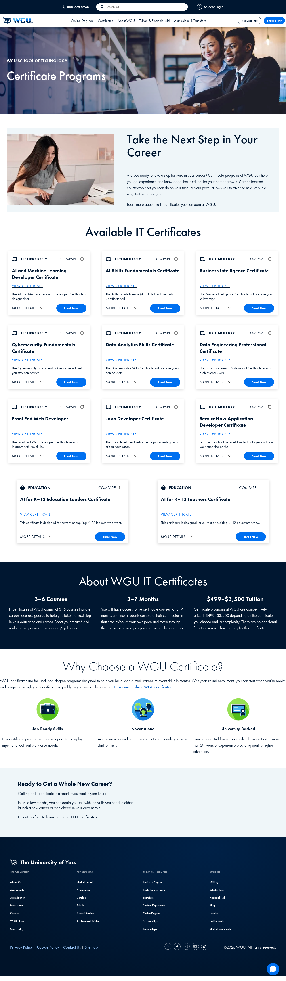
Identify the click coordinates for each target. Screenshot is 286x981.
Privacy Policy (21, 947)
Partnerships (150, 929)
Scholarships (150, 921)
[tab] (82, 20)
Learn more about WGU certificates (142, 686)
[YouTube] (195, 947)
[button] (28, 308)
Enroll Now (274, 21)
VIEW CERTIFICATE (27, 286)
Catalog (81, 897)
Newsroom (16, 905)
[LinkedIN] (168, 947)
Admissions (83, 890)
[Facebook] (177, 947)
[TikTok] (204, 947)
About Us (15, 882)
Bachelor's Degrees (154, 890)
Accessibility (17, 890)
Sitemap (91, 947)
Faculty (214, 913)
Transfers (148, 897)
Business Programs (153, 882)
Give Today (17, 929)
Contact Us (72, 947)
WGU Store (17, 921)
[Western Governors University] (18, 20)
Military (214, 882)
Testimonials (217, 921)
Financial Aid (217, 897)
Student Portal (85, 882)
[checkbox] (82, 259)
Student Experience (154, 905)
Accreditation (17, 897)
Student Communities (221, 929)
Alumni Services (86, 913)
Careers (14, 913)
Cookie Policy (48, 947)
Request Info (250, 21)
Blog (212, 905)
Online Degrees (152, 913)
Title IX (80, 905)
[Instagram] (186, 947)
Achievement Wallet (88, 921)
